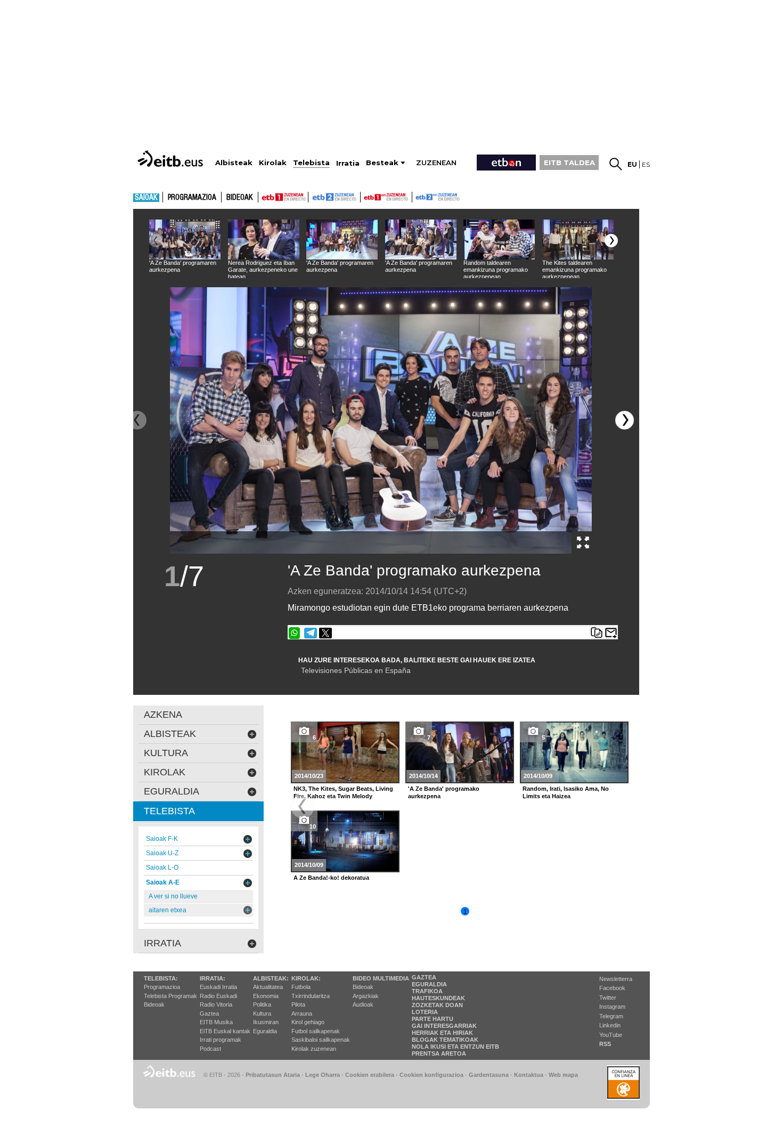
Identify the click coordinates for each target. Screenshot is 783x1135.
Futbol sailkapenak (315, 1031)
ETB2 (334, 197)
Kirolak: (306, 978)
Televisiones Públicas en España (356, 670)
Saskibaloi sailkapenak (320, 1039)
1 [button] (465, 911)
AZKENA (163, 714)
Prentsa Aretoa (439, 1053)
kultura (166, 753)
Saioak (146, 197)
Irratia (162, 943)
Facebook (612, 988)
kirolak (164, 772)
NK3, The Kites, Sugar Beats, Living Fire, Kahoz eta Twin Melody (343, 792)
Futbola (301, 987)
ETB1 (283, 197)
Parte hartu (432, 1019)
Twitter (607, 997)
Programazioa (192, 197)
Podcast (210, 1048)
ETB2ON (417, 196)
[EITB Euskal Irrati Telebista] (171, 158)
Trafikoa (427, 991)
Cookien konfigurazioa (431, 1075)
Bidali (611, 633)
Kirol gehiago (307, 1022)
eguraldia (171, 791)
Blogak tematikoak (445, 1039)
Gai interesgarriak (444, 1026)
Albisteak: (271, 978)
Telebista (169, 811)
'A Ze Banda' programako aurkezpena (414, 570)
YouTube (610, 1035)
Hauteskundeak (438, 998)
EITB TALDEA (569, 162)
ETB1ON (365, 196)
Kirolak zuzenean (313, 1048)
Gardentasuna (489, 1075)
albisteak (170, 733)
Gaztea (209, 1013)
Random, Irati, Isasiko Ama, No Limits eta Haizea (566, 792)
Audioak (363, 1004)
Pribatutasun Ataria (273, 1075)
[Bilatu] (615, 164)
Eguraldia (265, 1031)
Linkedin (610, 1025)
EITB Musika (216, 1022)
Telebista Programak (170, 996)
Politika (262, 1004)
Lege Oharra (322, 1075)
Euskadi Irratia (218, 987)
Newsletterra (615, 979)
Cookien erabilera (369, 1075)
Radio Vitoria (216, 1004)
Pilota (298, 1004)
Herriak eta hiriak (442, 1032)
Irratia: (212, 978)
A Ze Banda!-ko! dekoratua (331, 877)
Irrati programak (220, 1039)
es (646, 164)
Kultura (262, 1013)
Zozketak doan (437, 1005)
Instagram (612, 1006)
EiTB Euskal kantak (225, 1031)
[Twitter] (325, 633)
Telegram (611, 1016)
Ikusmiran (266, 1022)
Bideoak (239, 197)
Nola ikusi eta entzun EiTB (455, 1046)
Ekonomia (266, 996)
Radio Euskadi (218, 996)
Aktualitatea (268, 987)
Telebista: (161, 978)
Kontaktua (528, 1075)
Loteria (425, 1012)
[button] (611, 240)
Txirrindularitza (310, 996)
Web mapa (563, 1075)
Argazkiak (366, 996)
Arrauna (301, 1013)
